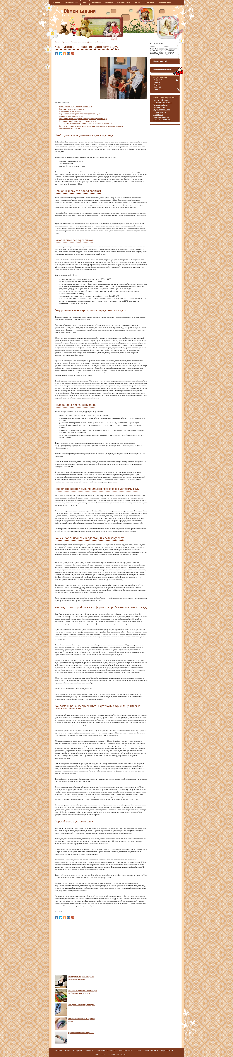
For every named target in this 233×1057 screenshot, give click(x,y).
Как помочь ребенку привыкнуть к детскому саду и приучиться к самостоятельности (91, 126)
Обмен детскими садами (116, 1055)
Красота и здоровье (161, 117)
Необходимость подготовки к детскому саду (75, 107)
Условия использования (106, 1051)
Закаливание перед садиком (69, 111)
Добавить (109, 2)
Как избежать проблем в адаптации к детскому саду (78, 121)
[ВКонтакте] (56, 53)
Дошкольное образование (96, 42)
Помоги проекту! (160, 61)
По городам (96, 2)
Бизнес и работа (159, 122)
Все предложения (71, 2)
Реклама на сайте (125, 1051)
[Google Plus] (72, 53)
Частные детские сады (162, 120)
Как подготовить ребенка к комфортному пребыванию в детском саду (85, 124)
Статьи (137, 2)
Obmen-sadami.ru (80, 11)
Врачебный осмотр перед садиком (72, 109)
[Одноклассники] (64, 53)
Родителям (65, 42)
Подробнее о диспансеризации (71, 116)
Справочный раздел (161, 100)
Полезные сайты (151, 1051)
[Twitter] (60, 53)
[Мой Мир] (68, 53)
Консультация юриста (162, 69)
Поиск (85, 2)
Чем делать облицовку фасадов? (81, 1005)
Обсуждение (149, 2)
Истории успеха (123, 2)
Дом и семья (158, 115)
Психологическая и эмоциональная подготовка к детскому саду (83, 119)
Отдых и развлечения (161, 110)
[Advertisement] (77, 76)
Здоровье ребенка (160, 105)
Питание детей (159, 107)
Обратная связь (164, 2)
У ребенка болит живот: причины (81, 1033)
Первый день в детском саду (69, 128)
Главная (56, 2)
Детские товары (159, 112)
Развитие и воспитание (78, 42)
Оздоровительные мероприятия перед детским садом (79, 114)
